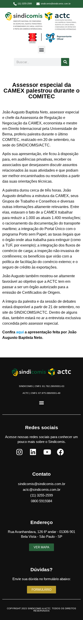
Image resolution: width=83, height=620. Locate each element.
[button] (41, 49)
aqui (20, 332)
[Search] (65, 62)
